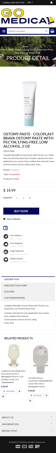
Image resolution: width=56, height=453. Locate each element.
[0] (5, 228)
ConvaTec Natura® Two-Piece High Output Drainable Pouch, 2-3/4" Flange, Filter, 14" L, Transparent (13, 377)
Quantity (7, 197)
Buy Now (10, 391)
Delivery (9, 291)
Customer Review (14, 297)
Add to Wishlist (14, 219)
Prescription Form (15, 285)
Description (11, 279)
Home (25, 46)
